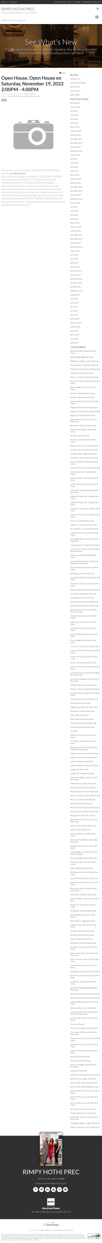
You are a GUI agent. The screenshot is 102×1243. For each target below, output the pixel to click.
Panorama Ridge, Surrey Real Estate (83, 858)
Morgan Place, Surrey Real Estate (82, 815)
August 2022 (75, 295)
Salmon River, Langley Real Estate (82, 921)
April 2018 (74, 343)
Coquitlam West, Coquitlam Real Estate (85, 545)
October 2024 (75, 195)
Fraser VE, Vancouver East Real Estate (84, 646)
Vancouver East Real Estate (80, 1061)
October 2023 (75, 243)
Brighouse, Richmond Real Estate (82, 415)
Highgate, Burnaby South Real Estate (84, 707)
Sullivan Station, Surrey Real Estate (83, 1008)
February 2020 (75, 323)
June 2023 (74, 255)
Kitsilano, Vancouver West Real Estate (84, 753)
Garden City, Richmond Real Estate (83, 663)
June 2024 (74, 211)
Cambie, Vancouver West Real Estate (84, 450)
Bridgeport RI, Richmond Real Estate (83, 407)
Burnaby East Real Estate (79, 436)
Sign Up (13, 2)
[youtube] (54, 1189)
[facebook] (36, 1189)
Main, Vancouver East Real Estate (82, 787)
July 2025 (74, 159)
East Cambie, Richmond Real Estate (83, 594)
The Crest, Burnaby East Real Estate (84, 1028)
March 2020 (74, 319)
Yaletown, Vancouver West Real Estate (84, 1127)
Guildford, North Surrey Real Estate (83, 685)
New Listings (75, 87)
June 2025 (74, 163)
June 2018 (74, 339)
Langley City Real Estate (79, 769)
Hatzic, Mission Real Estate (80, 703)
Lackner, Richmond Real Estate (81, 761)
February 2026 (75, 131)
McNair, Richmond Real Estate (81, 803)
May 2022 (74, 307)
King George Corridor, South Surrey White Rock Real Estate (83, 748)
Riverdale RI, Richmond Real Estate (83, 911)
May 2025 (74, 167)
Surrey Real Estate (77, 1024)
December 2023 (76, 235)
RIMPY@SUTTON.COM (56, 1183)
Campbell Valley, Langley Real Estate (83, 454)
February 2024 (75, 227)
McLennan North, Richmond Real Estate (85, 795)
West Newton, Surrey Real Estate (82, 1109)
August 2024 (75, 203)
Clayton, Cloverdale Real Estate (82, 521)
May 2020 (74, 315)
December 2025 (76, 139)
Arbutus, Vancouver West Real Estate (84, 377)
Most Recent (75, 103)
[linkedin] (48, 1189)
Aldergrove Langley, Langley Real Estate (85, 361)
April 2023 (74, 263)
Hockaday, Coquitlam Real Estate (82, 711)
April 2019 (74, 331)
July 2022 (74, 299)
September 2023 (76, 247)
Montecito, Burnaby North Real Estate (84, 811)
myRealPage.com (51, 1225)
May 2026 (74, 119)
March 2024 (74, 223)
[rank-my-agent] (66, 1189)
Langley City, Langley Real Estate (82, 773)
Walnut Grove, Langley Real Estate (83, 1079)
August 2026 (75, 107)
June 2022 (74, 303)
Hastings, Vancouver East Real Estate (84, 699)
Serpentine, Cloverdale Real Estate (83, 943)
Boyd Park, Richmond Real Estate (82, 393)
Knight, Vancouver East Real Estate (83, 757)
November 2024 (76, 191)
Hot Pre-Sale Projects (78, 83)
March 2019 (74, 335)
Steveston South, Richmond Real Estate (85, 998)
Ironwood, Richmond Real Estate (82, 727)
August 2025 (75, 155)
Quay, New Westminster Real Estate (84, 878)
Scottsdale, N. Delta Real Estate (82, 935)
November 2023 (76, 239)
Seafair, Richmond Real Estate (81, 939)
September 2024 (76, 199)
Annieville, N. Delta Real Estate (81, 373)
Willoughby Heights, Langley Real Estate (85, 1123)
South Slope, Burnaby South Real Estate (85, 971)
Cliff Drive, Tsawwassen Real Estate (83, 525)
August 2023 (75, 251)
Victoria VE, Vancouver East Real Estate (85, 1075)
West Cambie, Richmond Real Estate (83, 1083)
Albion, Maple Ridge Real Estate (81, 357)
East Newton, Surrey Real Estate (82, 598)
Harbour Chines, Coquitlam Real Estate (85, 689)
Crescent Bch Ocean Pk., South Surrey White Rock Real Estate (84, 562)
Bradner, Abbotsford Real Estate (82, 397)
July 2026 (74, 111)
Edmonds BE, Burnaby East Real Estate (85, 606)
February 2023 (75, 271)
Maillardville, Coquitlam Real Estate (83, 783)
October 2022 (75, 287)
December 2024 (76, 187)
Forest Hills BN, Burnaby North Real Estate (23, 96)
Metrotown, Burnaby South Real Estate (85, 807)
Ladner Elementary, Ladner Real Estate (84, 765)
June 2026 (74, 115)
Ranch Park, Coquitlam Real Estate (83, 894)
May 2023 (74, 259)
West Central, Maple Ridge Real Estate (84, 1087)
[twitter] (42, 1189)
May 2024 (74, 215)
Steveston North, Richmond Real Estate (85, 994)
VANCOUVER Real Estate (80, 1057)
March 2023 (74, 267)
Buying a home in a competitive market (84, 446)
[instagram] (60, 1189)
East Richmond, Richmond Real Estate (84, 602)
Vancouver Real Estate (78, 1071)
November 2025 (76, 143)
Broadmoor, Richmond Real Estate (83, 425)
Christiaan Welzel (44, 1230)
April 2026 (74, 123)
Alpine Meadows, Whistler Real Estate (84, 365)
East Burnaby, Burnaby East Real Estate (85, 590)
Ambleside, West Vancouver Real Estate (85, 369)
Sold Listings (74, 95)
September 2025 (76, 151)
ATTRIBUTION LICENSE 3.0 (64, 1230)
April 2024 (74, 219)
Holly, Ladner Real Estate (79, 715)
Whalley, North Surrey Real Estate (83, 1113)
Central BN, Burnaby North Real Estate (85, 468)
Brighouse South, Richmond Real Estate (85, 411)
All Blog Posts (75, 79)
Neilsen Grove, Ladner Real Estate (83, 826)
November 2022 (76, 283)
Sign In (4, 2)
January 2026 (75, 135)
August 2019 (75, 327)
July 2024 (74, 207)
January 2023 (75, 275)
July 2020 (74, 311)
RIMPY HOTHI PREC (18, 9)
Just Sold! (74, 731)
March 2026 (74, 127)
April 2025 (74, 171)
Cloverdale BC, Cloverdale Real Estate (84, 529)
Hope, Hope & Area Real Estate (81, 719)
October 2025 (75, 147)
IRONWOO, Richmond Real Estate (83, 723)
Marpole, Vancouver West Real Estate (84, 791)
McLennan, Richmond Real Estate (82, 799)
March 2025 (74, 175)
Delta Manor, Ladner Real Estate (82, 573)
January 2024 (75, 231)
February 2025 (75, 179)
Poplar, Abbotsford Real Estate (81, 868)
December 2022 (76, 279)
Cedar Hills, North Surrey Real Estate (84, 458)
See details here (18, 173)
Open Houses (75, 91)
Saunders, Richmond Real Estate (82, 931)
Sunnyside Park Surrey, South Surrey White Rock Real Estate (84, 1013)
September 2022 (76, 291)
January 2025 (75, 183)
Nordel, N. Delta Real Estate (80, 830)
